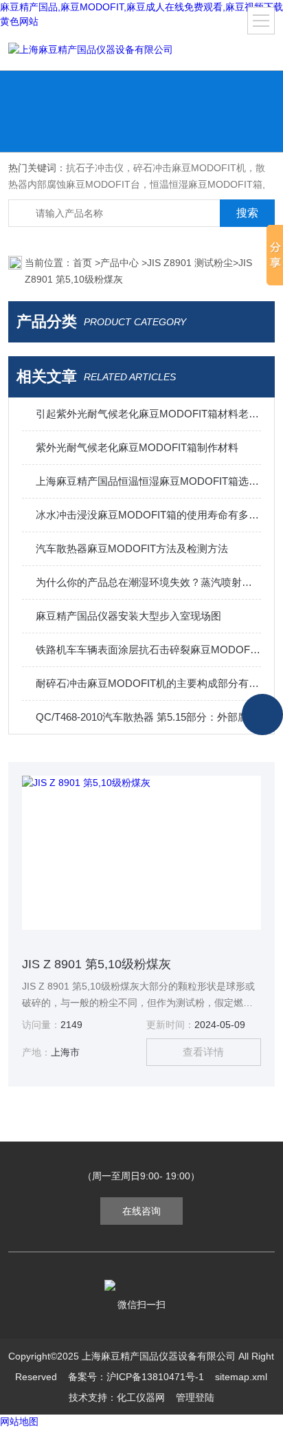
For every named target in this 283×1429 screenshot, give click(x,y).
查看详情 (203, 1052)
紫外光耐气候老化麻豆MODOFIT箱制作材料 (137, 447)
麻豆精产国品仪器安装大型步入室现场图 (128, 616)
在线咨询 (141, 1211)
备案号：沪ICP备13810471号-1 (136, 1376)
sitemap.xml (241, 1376)
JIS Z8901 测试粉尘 (190, 262)
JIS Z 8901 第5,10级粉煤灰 (96, 964)
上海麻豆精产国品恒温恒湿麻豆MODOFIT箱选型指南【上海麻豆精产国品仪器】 (148, 481)
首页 (84, 262)
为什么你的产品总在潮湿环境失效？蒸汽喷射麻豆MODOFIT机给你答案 (148, 582)
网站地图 (19, 1421)
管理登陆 (195, 1397)
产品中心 (121, 262)
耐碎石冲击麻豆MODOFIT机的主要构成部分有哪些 (148, 683)
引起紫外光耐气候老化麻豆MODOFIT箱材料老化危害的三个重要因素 (148, 413)
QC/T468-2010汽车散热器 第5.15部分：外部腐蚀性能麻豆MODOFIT (148, 717)
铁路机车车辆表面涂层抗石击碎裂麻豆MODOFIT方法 (148, 649)
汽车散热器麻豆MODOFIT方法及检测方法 (132, 548)
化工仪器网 (141, 1397)
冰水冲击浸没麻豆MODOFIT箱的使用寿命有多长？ (148, 515)
